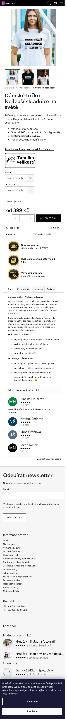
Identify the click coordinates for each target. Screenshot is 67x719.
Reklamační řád (10, 554)
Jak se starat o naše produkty (17, 576)
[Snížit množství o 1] (15, 218)
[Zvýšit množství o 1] (30, 218)
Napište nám (9, 544)
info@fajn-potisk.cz (17, 606)
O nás (6, 540)
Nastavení (32, 701)
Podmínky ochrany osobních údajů (19, 558)
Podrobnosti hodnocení (43, 87)
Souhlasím (32, 711)
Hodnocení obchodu (13, 583)
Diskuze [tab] (51, 289)
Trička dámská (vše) (42, 234)
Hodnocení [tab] (38, 289)
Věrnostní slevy (10, 587)
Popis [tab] (11, 289)
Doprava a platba (11, 580)
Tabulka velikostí (11, 573)
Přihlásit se (14, 517)
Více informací (10, 693)
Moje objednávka (11, 591)
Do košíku (51, 218)
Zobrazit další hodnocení (49, 458)
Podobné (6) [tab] (23, 289)
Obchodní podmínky (13, 551)
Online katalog (10, 569)
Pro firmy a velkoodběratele (16, 562)
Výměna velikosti (11, 547)
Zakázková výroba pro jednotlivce (19, 565)
